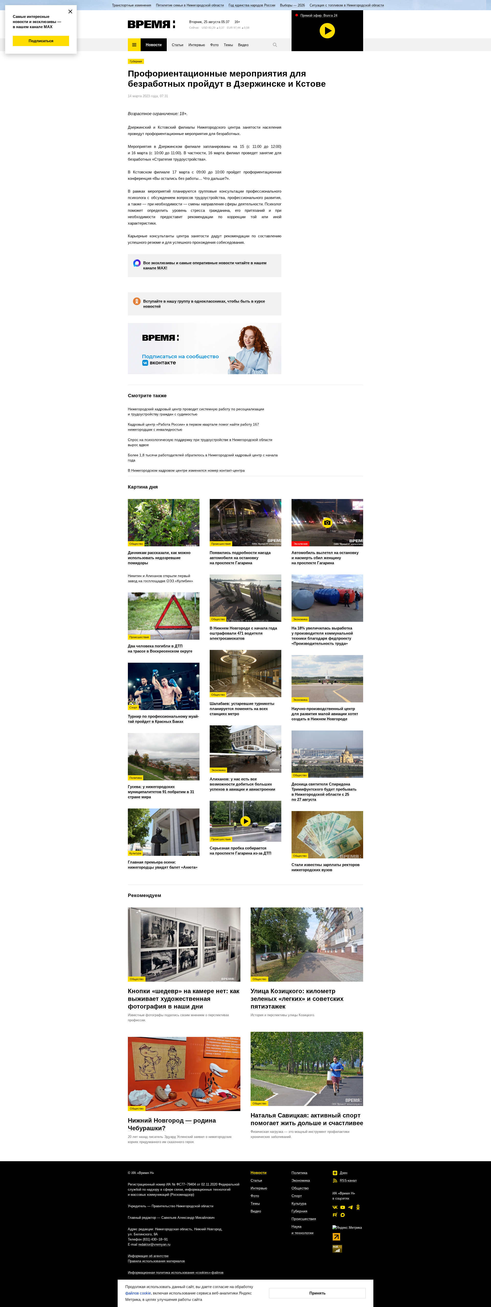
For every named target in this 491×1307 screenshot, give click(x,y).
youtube (342, 1207)
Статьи (256, 1180)
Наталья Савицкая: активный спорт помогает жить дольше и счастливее (307, 1114)
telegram (350, 1207)
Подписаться (41, 41)
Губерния (136, 61)
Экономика (301, 1180)
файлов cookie (138, 1293)
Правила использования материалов (156, 1261)
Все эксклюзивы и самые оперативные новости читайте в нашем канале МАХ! (204, 265)
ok (358, 1207)
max (342, 1214)
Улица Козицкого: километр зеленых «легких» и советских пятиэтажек (297, 994)
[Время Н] (151, 24)
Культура (299, 1203)
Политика (299, 1173)
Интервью (259, 1188)
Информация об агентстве (148, 1256)
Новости (258, 1172)
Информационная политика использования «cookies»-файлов (176, 1273)
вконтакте (335, 1207)
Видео (256, 1211)
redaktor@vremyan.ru (154, 1244)
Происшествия (304, 1219)
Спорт (297, 1196)
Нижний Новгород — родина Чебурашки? (172, 1119)
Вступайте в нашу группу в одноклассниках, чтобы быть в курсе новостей (204, 303)
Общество (300, 1188)
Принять (317, 1293)
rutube (335, 1214)
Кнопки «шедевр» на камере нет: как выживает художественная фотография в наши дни (183, 994)
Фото (255, 1196)
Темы (255, 1203)
